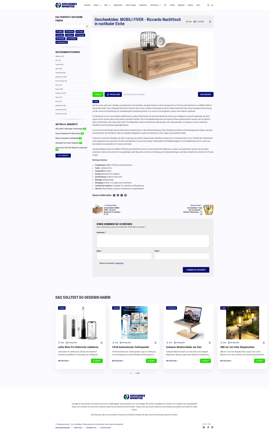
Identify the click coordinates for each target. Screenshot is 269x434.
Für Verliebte (60, 39)
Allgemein (181, 5)
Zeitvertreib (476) (60, 73)
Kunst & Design (131, 5)
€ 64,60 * (98, 94)
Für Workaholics (62, 42)
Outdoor (190, 5)
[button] (137, 373)
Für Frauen (79, 31)
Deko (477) (58, 85)
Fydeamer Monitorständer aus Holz (184, 347)
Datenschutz (119, 263)
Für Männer (69, 35)
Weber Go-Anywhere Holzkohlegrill (68, 138)
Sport (198, 5)
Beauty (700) (59, 89)
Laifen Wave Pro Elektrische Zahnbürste (78, 347)
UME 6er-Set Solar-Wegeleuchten (237, 347)
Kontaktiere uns (91, 428)
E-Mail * (157, 251)
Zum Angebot (205, 94)
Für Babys (60, 31)
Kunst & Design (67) (61, 81)
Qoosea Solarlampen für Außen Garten (69, 133)
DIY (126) (58, 60)
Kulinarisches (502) (61, 77)
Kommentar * (101, 232)
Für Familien (69, 31)
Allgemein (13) (59, 56)
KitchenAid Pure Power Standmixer (68, 143)
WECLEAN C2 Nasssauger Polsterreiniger (70, 129)
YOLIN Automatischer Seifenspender (130, 347)
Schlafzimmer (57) (61, 109)
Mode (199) (58, 97)
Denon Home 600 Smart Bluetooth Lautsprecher (71, 149)
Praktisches (143, 5)
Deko (96, 101)
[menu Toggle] (212, 5)
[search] (208, 5)
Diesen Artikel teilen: (102, 195)
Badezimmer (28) (60, 105)
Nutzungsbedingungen (62, 428)
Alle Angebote (63, 155)
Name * (99, 251)
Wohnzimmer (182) (61, 114)
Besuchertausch (105, 428)
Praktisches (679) (60, 93)
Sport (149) (58, 68)
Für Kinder (60, 35)
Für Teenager (80, 35)
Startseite (87, 5)
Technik (172, 5)
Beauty (62, 308)
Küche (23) (58, 101)
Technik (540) (59, 64)
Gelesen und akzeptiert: (111, 263)
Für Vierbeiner (72, 39)
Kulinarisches (118, 5)
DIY (165, 5)
